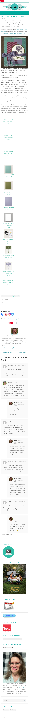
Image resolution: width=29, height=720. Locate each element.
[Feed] (4, 710)
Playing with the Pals (6, 352)
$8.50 (8, 227)
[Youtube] (15, 710)
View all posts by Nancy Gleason (9, 348)
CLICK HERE (21, 687)
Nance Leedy (11, 461)
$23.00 (8, 125)
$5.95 (8, 243)
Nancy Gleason (18, 402)
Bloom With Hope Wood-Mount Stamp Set (8, 121)
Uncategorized (16, 319)
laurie (9, 501)
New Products (9, 319)
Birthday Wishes (23, 352)
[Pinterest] (6, 314)
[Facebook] (2, 314)
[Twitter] (12, 314)
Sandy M (10, 422)
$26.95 (8, 139)
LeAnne (10, 382)
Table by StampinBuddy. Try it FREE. (11, 296)
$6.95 (8, 155)
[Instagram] (9, 314)
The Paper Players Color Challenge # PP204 (14, 33)
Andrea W (10, 365)
